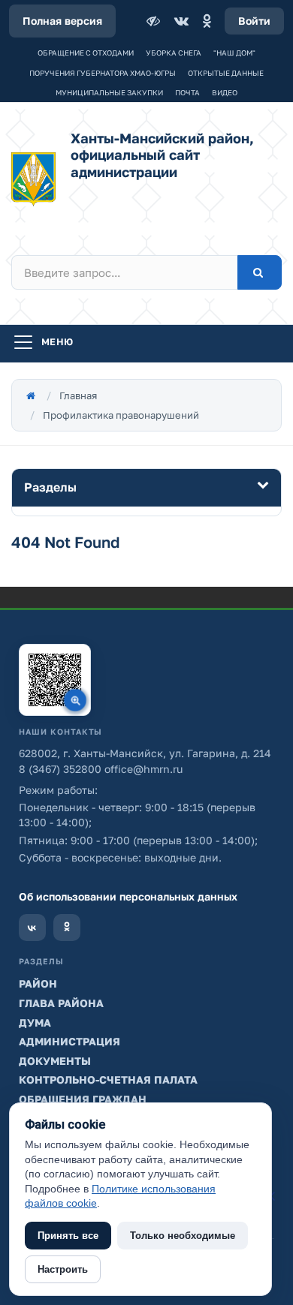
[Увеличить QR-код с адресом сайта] (55, 680)
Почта (187, 92)
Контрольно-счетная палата (108, 1079)
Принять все (68, 1235)
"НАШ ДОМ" (234, 52)
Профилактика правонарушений (121, 415)
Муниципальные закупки (109, 92)
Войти (254, 20)
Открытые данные (226, 72)
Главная (78, 395)
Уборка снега (173, 52)
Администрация (69, 1041)
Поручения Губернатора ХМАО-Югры (102, 72)
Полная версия (62, 20)
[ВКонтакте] (181, 21)
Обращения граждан (82, 1099)
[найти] (259, 272)
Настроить (63, 1269)
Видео (224, 92)
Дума (35, 1022)
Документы (55, 1060)
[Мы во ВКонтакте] (32, 927)
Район (38, 983)
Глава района (61, 1003)
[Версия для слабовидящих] (154, 21)
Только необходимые (182, 1235)
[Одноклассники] (206, 21)
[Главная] (31, 395)
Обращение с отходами (86, 52)
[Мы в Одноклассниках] (66, 927)
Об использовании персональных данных (128, 896)
